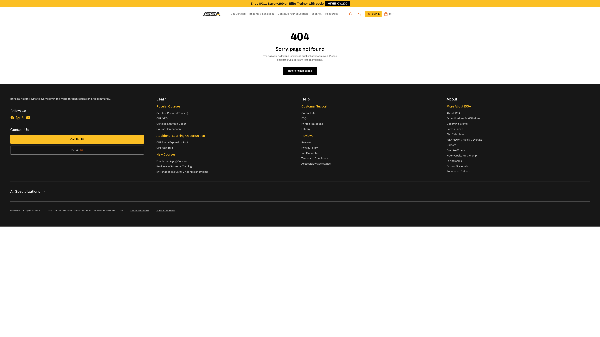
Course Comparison (168, 129)
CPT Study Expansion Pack (172, 142)
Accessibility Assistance (316, 163)
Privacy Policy (309, 147)
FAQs (304, 118)
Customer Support (314, 106)
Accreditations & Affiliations (463, 118)
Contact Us (308, 113)
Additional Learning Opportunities (180, 135)
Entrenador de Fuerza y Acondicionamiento (182, 171)
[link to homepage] (212, 14)
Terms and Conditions (314, 158)
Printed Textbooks (312, 123)
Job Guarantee (310, 153)
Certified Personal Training (172, 113)
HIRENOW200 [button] (337, 3)
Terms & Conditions (165, 210)
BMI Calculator (456, 134)
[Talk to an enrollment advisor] (359, 14)
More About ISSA (459, 106)
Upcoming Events (457, 123)
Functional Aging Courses (172, 161)
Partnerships (454, 161)
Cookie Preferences (139, 210)
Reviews (307, 135)
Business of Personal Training (174, 166)
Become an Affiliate (458, 171)
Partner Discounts (457, 166)
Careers (451, 145)
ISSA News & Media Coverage (464, 139)
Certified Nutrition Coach (171, 123)
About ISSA (453, 113)
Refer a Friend (455, 129)
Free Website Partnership (462, 155)
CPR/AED (162, 118)
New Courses (166, 154)
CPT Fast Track (165, 147)
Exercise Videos (456, 150)
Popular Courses (168, 106)
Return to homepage (300, 70)
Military (305, 129)
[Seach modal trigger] (351, 14)
